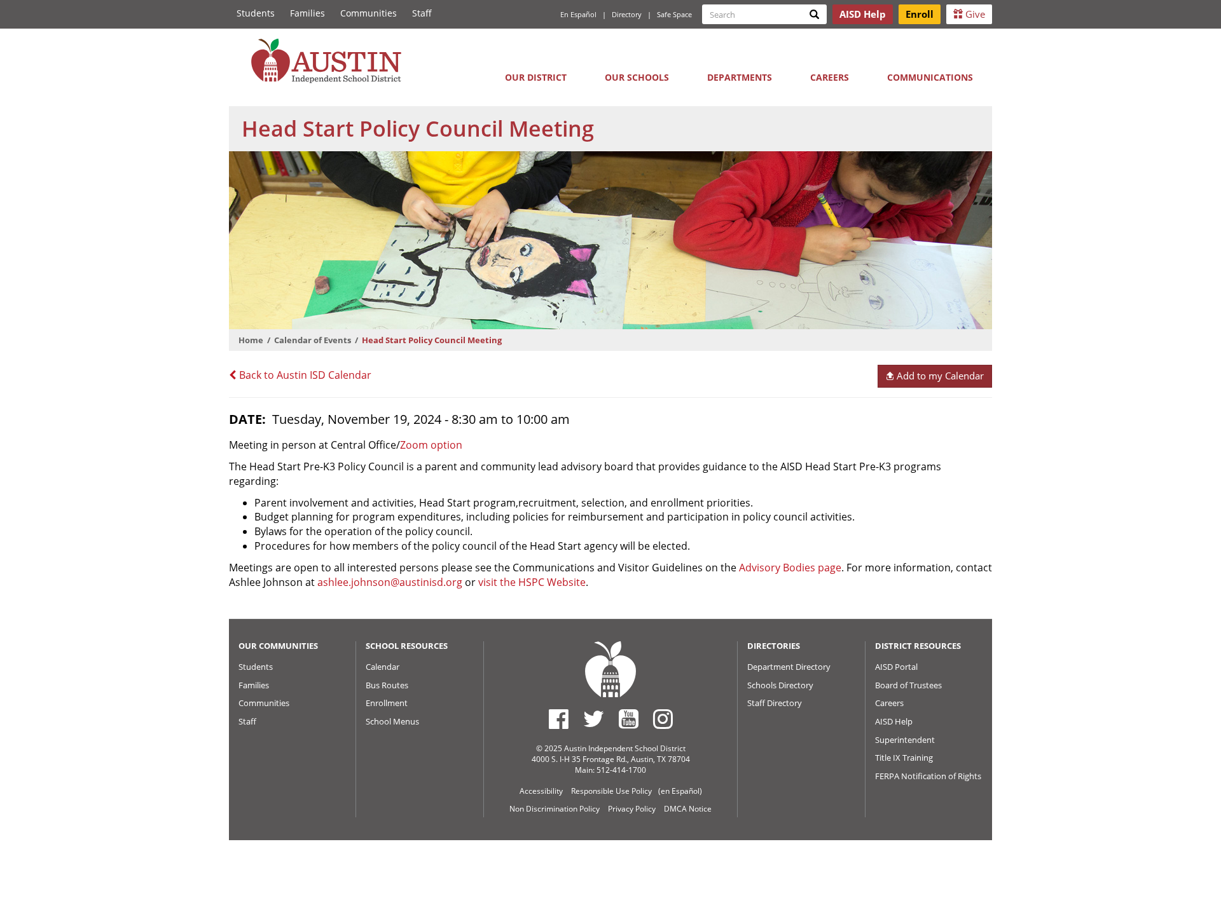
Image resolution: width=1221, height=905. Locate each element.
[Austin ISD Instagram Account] (663, 718)
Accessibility (541, 791)
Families (307, 13)
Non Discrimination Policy (554, 808)
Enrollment (387, 703)
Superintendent (905, 739)
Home (250, 340)
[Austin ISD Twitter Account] (593, 718)
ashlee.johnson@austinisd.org (389, 582)
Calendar (382, 666)
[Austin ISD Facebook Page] (559, 718)
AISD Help (894, 721)
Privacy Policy (632, 808)
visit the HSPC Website (532, 582)
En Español (578, 14)
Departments (739, 77)
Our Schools (637, 77)
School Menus (392, 721)
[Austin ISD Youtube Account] (629, 718)
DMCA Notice (688, 808)
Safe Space (674, 14)
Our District (536, 77)
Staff (422, 13)
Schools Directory (780, 685)
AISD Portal (896, 666)
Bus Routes (387, 685)
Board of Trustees (908, 685)
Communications (930, 77)
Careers (829, 77)
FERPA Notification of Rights (928, 776)
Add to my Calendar (939, 375)
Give (974, 14)
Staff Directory (774, 703)
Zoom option (431, 445)
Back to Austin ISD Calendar (304, 375)
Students (256, 13)
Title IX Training (904, 757)
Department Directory (789, 666)
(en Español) (680, 791)
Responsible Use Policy (611, 791)
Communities (368, 13)
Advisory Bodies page (790, 568)
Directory (627, 14)
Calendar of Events (312, 340)
